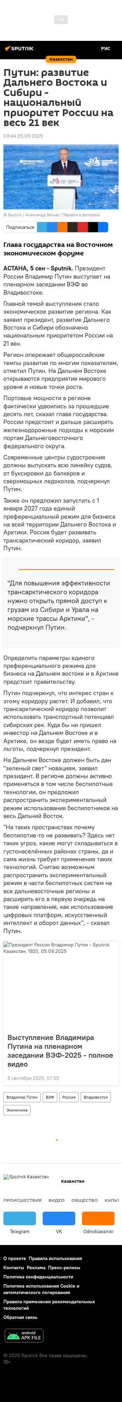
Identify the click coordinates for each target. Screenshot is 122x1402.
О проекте (14, 1258)
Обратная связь (20, 1317)
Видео (56, 1200)
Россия (69, 1097)
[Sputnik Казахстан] (20, 51)
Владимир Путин (22, 1097)
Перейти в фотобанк (81, 214)
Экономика (16, 1110)
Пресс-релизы (64, 1267)
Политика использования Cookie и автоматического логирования (41, 1289)
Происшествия (22, 1200)
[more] (111, 639)
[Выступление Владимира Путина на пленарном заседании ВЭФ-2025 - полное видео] (61, 985)
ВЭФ (50, 1097)
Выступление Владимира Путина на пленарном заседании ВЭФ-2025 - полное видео (60, 1050)
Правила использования (55, 1258)
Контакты (13, 1267)
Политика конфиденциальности (38, 1277)
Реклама (36, 1267)
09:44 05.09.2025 (23, 136)
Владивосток (96, 1097)
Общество (85, 1200)
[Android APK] (24, 1336)
